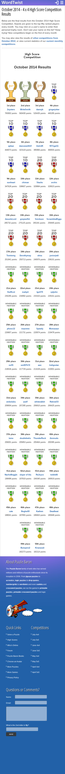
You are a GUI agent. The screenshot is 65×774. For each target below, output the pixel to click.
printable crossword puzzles (25, 592)
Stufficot (11, 292)
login (57, 2)
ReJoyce (40, 475)
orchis (54, 182)
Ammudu (54, 438)
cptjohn (54, 292)
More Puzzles (12, 667)
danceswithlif (25, 146)
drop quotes (34, 580)
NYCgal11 (54, 146)
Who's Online (12, 645)
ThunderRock (39, 438)
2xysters (11, 109)
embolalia (11, 402)
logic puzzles (20, 580)
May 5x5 (35, 661)
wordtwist (24, 584)
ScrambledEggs (54, 219)
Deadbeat (54, 511)
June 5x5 (36, 651)
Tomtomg (10, 255)
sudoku (39, 584)
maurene (25, 329)
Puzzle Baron (15, 569)
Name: (8, 697)
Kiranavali (39, 548)
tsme (11, 438)
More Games (12, 672)
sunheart (11, 182)
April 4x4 (35, 667)
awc (40, 365)
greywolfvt (25, 219)
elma (39, 255)
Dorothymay (25, 255)
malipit (25, 292)
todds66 (54, 475)
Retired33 (54, 402)
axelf (25, 402)
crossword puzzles (14, 588)
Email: (8, 703)
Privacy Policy (13, 678)
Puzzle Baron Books (15, 656)
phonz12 (11, 329)
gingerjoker (54, 109)
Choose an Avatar (14, 661)
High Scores (12, 640)
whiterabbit (39, 402)
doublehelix (25, 438)
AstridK (39, 146)
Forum (10, 651)
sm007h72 (25, 365)
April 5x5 (35, 672)
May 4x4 (35, 656)
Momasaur (54, 329)
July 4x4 (35, 635)
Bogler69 (25, 511)
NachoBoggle (11, 475)
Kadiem (39, 511)
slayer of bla (25, 475)
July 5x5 (35, 640)
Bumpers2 (25, 548)
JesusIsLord (10, 219)
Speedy (39, 329)
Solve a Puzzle (13, 635)
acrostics (10, 580)
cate (11, 511)
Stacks (40, 182)
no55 (11, 365)
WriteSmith (25, 109)
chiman (25, 182)
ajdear (11, 146)
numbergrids (11, 584)
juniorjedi (54, 255)
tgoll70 (40, 292)
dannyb (39, 109)
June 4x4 (36, 645)
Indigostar (54, 365)
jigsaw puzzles (32, 576)
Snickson (39, 219)
